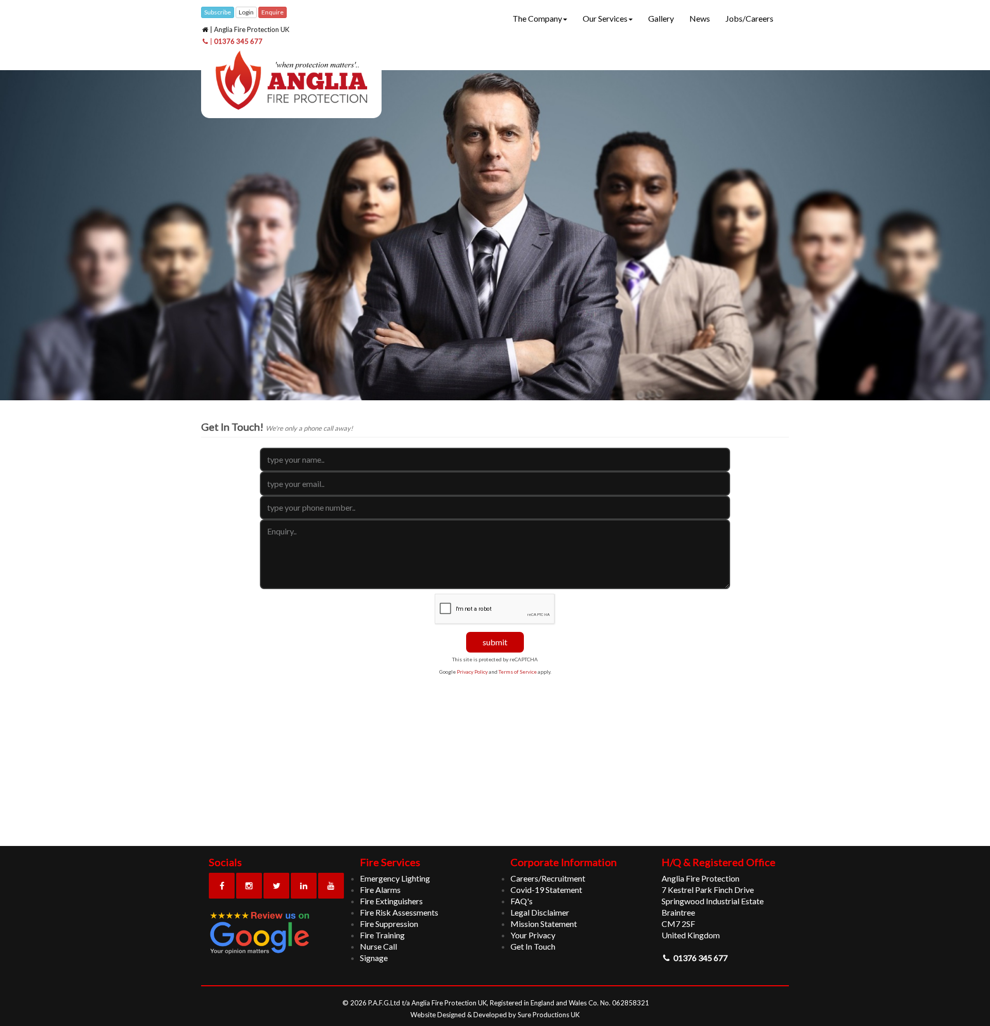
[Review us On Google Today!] (276, 933)
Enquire (272, 12)
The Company (537, 18)
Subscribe (217, 12)
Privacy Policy (472, 672)
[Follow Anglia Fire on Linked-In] (304, 886)
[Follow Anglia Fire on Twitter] (276, 886)
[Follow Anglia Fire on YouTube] (331, 886)
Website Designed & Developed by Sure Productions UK (495, 1015)
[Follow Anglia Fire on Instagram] (249, 886)
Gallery (661, 18)
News (699, 18)
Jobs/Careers (749, 18)
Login (246, 12)
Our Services (605, 18)
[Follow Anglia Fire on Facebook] (222, 886)
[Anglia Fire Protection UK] (291, 82)
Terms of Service (518, 672)
